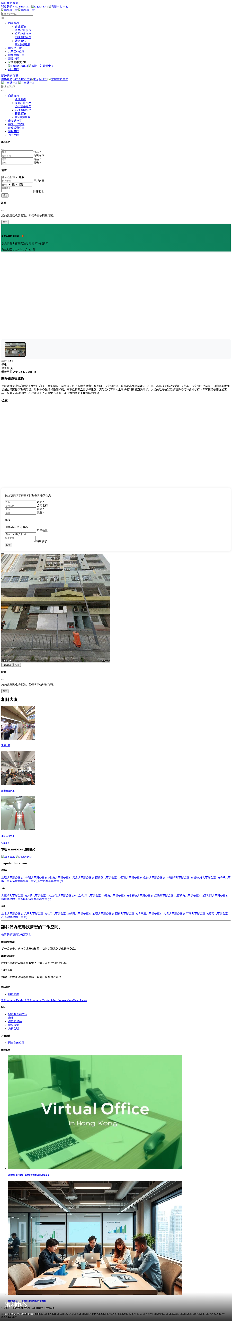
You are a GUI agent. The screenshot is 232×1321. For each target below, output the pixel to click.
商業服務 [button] (13, 23)
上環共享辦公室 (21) (13, 877)
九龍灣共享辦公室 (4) (14, 895)
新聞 (15, 3)
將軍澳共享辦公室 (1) (150, 913)
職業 (11, 1017)
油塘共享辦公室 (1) (103, 913)
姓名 (37, 152)
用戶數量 (38, 180)
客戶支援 (13, 994)
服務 (21, 177)
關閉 (5, 222)
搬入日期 (17, 184)
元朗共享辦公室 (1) (35, 913)
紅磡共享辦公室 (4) (165, 895)
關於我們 (6, 3)
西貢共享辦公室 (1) (126, 913)
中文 (65, 6)
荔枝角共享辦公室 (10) (190, 895)
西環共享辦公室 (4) (132, 877)
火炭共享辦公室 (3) (174, 913)
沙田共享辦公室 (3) (81, 913)
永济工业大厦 (8, 836)
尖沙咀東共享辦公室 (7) (90, 895)
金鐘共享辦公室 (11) (155, 877)
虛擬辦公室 (15, 48)
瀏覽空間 (13, 58)
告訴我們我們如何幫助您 (16, 934)
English (24, 65)
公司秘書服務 (23, 33)
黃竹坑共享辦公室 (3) (50, 881)
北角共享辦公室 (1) (61, 877)
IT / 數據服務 (22, 44)
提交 (5, 195)
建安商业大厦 (8, 790)
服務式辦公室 (16, 55)
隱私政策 (13, 1024)
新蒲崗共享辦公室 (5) (38, 899)
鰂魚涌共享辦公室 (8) (207, 877)
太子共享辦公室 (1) (38, 895)
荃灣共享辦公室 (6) (15, 917)
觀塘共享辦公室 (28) (13, 899)
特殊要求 (38, 191)
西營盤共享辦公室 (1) (108, 877)
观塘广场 (5, 745)
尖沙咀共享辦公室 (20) (63, 895)
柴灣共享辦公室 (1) (26, 881)
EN (44, 6)
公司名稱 (38, 155)
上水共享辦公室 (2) (12, 913)
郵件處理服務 (23, 37)
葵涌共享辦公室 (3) (197, 913)
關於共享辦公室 (17, 1014)
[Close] (2, 149)
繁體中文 (48, 65)
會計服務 (20, 26)
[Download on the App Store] (8, 856)
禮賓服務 (20, 40)
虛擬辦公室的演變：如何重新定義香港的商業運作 (28, 1175)
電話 (37, 159)
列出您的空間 (16, 1042)
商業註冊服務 (23, 30)
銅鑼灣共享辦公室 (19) (180, 877)
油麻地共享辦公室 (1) (141, 895)
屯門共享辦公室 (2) (58, 913)
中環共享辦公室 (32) (37, 877)
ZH (24, 62)
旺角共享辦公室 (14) (117, 895)
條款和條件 (15, 1021)
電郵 (37, 162)
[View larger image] (15, 349)
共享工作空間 (16, 51)
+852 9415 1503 (22, 6)
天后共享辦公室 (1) (83, 877)
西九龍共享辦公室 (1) (216, 895)
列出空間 (13, 69)
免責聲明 (13, 1028)
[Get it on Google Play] (24, 856)
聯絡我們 (6, 6)
